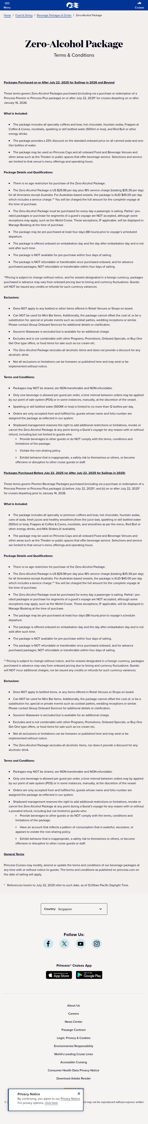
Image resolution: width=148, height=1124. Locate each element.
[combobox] (80, 909)
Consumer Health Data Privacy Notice (73, 1070)
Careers (73, 1013)
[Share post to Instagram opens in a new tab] (97, 944)
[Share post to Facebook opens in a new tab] (48, 944)
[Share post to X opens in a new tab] (64, 944)
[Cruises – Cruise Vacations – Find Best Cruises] (72, 5)
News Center (73, 1021)
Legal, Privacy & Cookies (73, 1038)
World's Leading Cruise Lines (73, 1054)
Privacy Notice (70, 1098)
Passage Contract (73, 1030)
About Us (73, 1005)
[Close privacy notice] (78, 1093)
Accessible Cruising (73, 1062)
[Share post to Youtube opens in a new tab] (81, 944)
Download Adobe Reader (73, 1078)
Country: (50, 909)
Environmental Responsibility (73, 1046)
